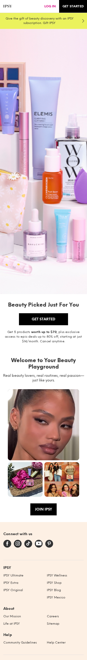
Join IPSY (43, 509)
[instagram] (18, 543)
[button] (43, 424)
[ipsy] (7, 6)
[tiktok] (28, 543)
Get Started (43, 319)
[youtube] (39, 543)
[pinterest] (49, 543)
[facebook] (7, 543)
